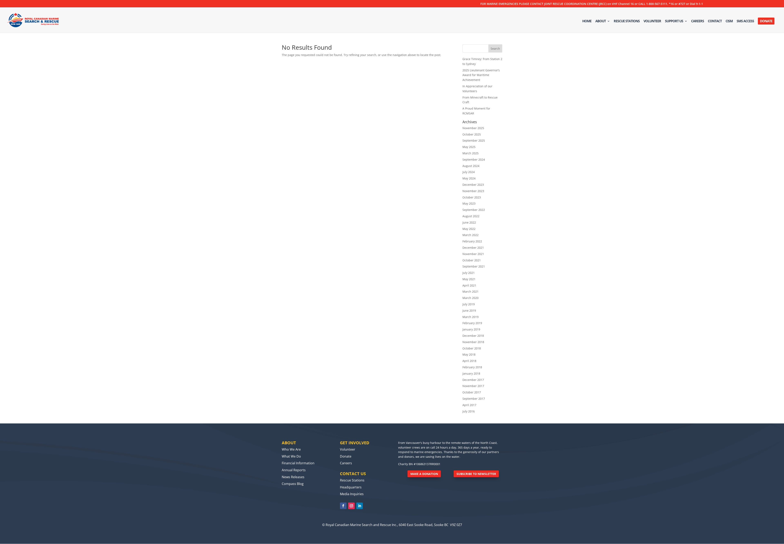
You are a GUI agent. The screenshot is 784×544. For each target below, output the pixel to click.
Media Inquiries (352, 494)
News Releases (293, 477)
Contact (715, 21)
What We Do (291, 456)
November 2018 (473, 342)
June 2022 (469, 222)
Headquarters (351, 487)
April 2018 (469, 361)
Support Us (674, 21)
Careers (697, 21)
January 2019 (471, 329)
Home (586, 21)
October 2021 (471, 260)
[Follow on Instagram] (351, 506)
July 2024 (468, 172)
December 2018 (473, 336)
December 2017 (473, 380)
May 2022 (469, 229)
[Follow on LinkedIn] (359, 506)
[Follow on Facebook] (343, 506)
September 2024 (473, 159)
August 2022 (470, 216)
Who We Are (291, 449)
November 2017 (473, 386)
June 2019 (469, 310)
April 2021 (469, 285)
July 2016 (468, 411)
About (600, 21)
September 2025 (473, 140)
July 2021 (468, 273)
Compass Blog (293, 483)
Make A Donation (424, 474)
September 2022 (473, 210)
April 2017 (469, 405)
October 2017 (471, 392)
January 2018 (471, 373)
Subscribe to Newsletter (476, 474)
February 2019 (472, 323)
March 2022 (470, 235)
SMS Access (745, 21)
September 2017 (473, 399)
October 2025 (471, 134)
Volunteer (652, 21)
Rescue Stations (627, 21)
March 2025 (470, 153)
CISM (729, 21)
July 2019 (468, 304)
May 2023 (469, 203)
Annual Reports (294, 470)
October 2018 (471, 348)
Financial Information (298, 463)
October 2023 (471, 197)
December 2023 (473, 185)
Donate (766, 21)
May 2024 (469, 178)
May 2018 (469, 354)
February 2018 (472, 367)
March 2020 (470, 298)
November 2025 (473, 128)
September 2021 (473, 266)
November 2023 (473, 191)
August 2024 (470, 166)
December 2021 (473, 248)
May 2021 (469, 279)
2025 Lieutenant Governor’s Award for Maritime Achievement (481, 75)
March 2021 (470, 291)
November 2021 (473, 254)
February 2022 (472, 241)
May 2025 (469, 147)
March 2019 (470, 317)
